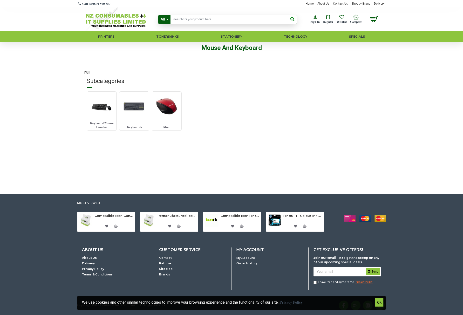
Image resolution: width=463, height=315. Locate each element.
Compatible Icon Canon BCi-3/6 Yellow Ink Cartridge (114, 216)
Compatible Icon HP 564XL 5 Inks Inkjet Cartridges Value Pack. (239, 216)
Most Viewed (88, 203)
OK (379, 302)
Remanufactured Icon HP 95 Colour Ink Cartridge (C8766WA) (176, 216)
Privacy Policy (291, 302)
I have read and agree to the (345, 282)
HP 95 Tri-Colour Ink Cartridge (302, 216)
